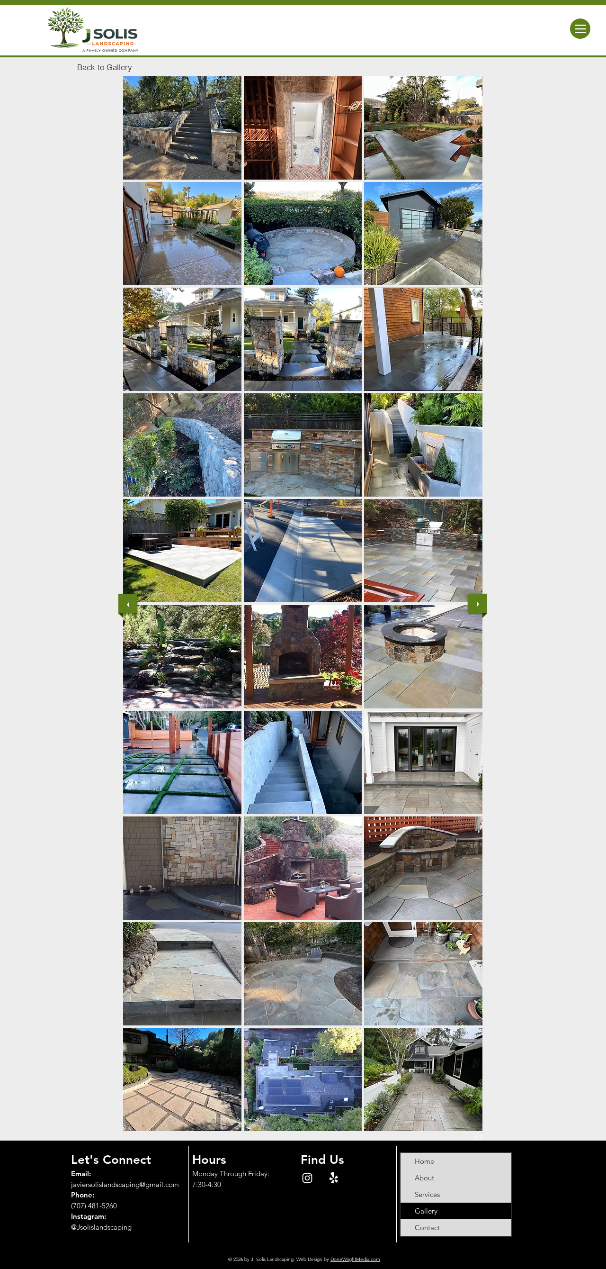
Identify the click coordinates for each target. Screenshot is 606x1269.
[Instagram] (307, 1178)
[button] (182, 128)
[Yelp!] (333, 1178)
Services (427, 1194)
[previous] (127, 603)
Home (424, 1161)
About (424, 1177)
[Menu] (580, 28)
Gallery (426, 1210)
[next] (477, 603)
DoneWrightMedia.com (355, 1259)
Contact (427, 1227)
